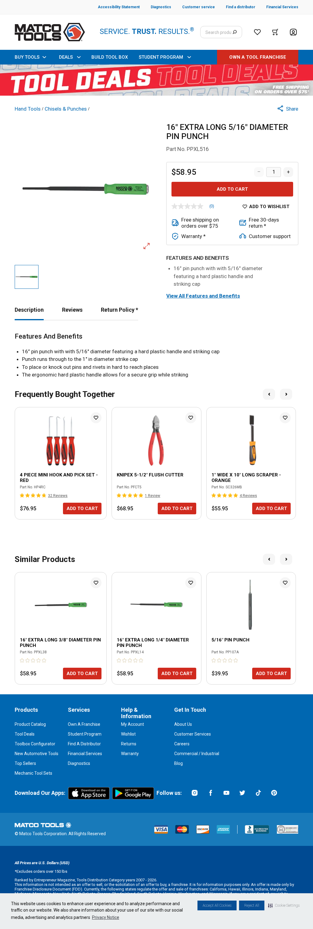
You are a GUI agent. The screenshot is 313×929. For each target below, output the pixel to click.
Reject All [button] (251, 905)
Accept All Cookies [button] (217, 905)
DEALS (66, 57)
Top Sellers (25, 763)
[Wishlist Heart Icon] (95, 417)
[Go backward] (269, 394)
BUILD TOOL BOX (109, 57)
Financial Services (85, 753)
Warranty (130, 753)
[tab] (29, 310)
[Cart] (275, 32)
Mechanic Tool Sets (33, 773)
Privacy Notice (105, 917)
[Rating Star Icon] (22, 495)
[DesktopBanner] (156, 80)
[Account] (293, 32)
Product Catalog (30, 724)
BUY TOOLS (27, 57)
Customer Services (192, 734)
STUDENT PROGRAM (161, 57)
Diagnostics (79, 763)
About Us (183, 724)
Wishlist (128, 734)
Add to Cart (232, 189)
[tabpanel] (156, 355)
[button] (284, 905)
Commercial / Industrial (196, 753)
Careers (182, 743)
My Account (132, 724)
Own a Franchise (84, 724)
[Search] (234, 32)
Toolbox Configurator (35, 743)
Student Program (84, 734)
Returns (128, 743)
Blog (178, 763)
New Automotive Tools (36, 753)
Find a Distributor (84, 743)
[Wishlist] (257, 32)
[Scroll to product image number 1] (27, 277)
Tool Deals (25, 734)
